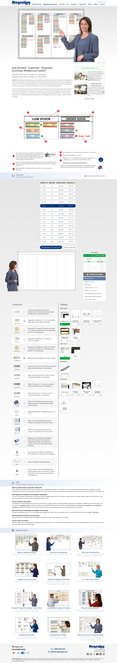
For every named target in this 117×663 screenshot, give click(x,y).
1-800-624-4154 (59, 649)
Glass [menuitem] (90, 4)
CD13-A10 (17, 332)
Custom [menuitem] (102, 4)
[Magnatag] (97, 646)
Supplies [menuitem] (74, 4)
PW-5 (17, 464)
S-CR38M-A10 (17, 360)
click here (96, 512)
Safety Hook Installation (85, 505)
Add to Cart (99, 255)
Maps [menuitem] (96, 4)
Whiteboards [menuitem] (36, 4)
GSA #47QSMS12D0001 (19, 649)
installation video (25, 505)
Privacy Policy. (21, 661)
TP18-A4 (17, 405)
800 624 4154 (91, 78)
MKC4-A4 (17, 433)
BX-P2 (16, 415)
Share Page (91, 98)
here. (32, 524)
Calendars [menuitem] (82, 4)
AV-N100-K (17, 396)
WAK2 (16, 474)
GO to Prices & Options (88, 68)
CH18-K (17, 342)
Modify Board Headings (96, 274)
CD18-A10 (17, 351)
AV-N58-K (16, 378)
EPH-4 (17, 444)
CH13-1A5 (17, 323)
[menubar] (68, 4)
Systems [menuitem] (50, 4)
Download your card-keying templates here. (75, 162)
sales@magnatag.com (94, 79)
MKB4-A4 (17, 424)
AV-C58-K (17, 369)
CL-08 (16, 455)
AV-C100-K (17, 387)
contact (90, 76)
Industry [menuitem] (64, 4)
